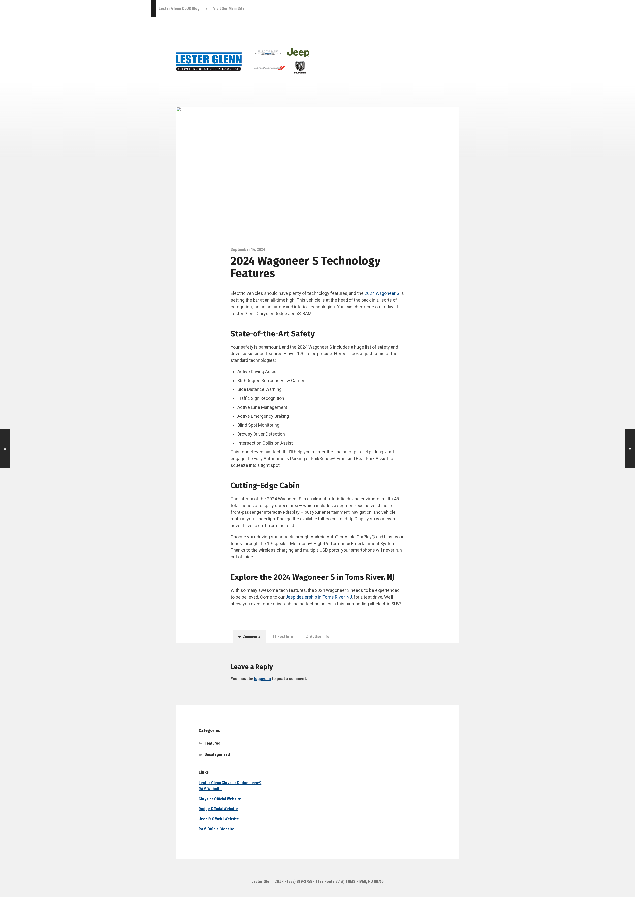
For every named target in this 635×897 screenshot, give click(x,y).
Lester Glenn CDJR (267, 881)
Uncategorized (217, 754)
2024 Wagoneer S (382, 293)
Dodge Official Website (218, 808)
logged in (262, 678)
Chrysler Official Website (220, 799)
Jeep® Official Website (219, 819)
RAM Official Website (216, 829)
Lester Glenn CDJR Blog (179, 8)
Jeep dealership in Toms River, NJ (319, 597)
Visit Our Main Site (229, 8)
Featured (212, 743)
